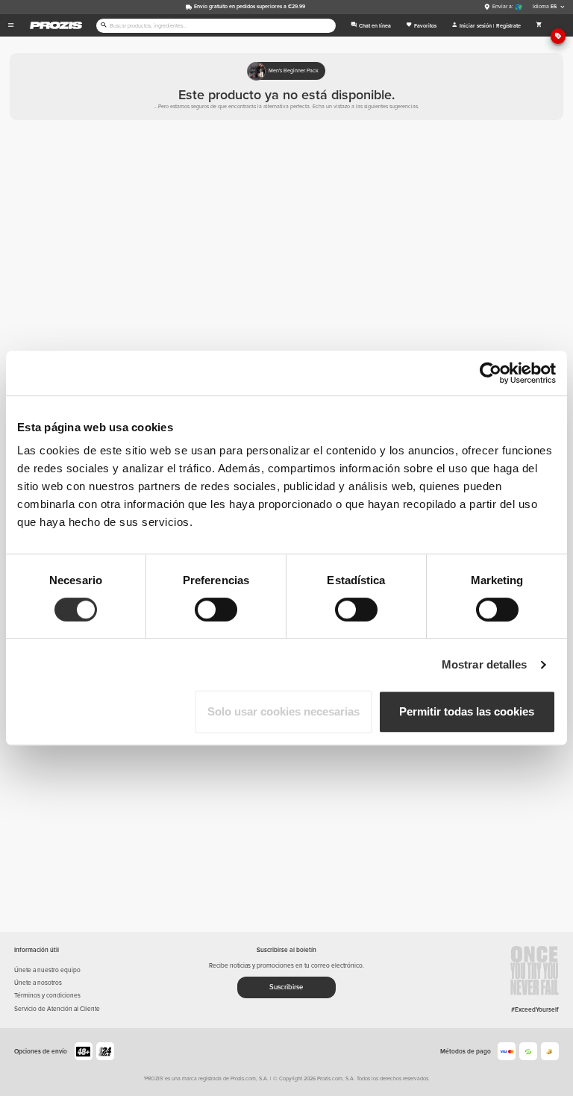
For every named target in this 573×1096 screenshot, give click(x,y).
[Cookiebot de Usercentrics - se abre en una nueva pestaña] (490, 373)
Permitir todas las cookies (466, 711)
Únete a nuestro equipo (47, 970)
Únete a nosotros (38, 982)
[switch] (216, 609)
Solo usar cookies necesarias (283, 711)
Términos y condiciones (47, 995)
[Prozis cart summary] (539, 25)
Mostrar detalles (484, 664)
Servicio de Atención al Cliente (57, 1008)
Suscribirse (286, 987)
